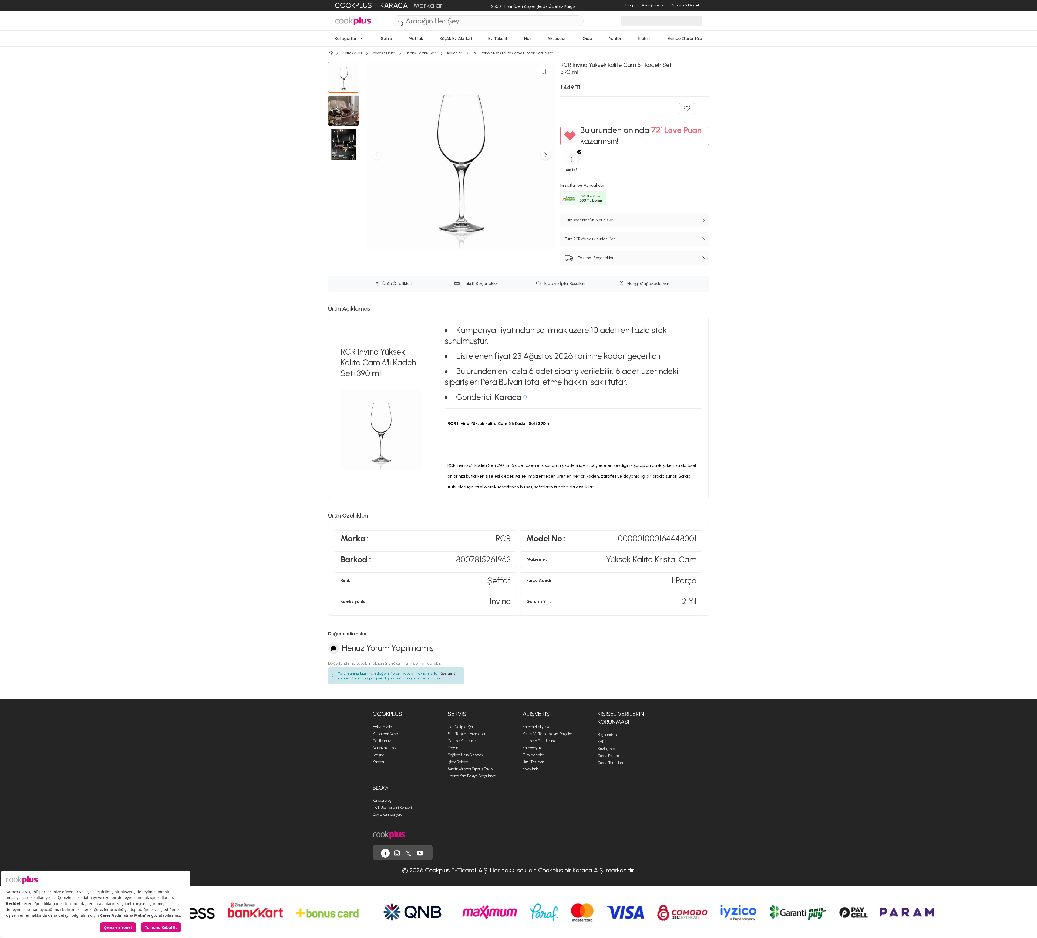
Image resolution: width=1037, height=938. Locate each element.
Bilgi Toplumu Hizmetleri (467, 734)
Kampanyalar (533, 748)
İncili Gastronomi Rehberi (392, 807)
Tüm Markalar (533, 755)
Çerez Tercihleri (610, 762)
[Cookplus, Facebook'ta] (385, 852)
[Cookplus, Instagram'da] (397, 852)
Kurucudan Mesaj (386, 734)
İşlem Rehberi (458, 762)
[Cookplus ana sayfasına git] (389, 834)
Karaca (378, 762)
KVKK (602, 741)
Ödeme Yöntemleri (463, 741)
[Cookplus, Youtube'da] (420, 852)
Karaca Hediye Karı (538, 727)
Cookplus (387, 714)
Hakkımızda (382, 727)
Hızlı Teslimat (533, 762)
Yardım (453, 748)
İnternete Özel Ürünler (540, 741)
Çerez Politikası (609, 755)
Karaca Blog (382, 800)
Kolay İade (531, 769)
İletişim (378, 755)
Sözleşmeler (608, 748)
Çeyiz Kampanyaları (389, 814)
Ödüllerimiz (382, 741)
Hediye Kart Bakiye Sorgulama (472, 776)
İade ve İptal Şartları (464, 727)
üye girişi (448, 673)
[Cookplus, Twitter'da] (408, 852)
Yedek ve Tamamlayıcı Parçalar (547, 734)
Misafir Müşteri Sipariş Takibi (470, 769)
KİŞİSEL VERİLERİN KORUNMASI (621, 717)
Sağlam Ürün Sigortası (465, 755)
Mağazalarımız (385, 748)
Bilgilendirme (608, 734)
